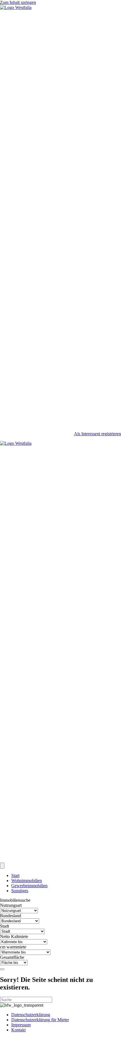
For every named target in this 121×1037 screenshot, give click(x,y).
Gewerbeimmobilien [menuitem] (29, 885)
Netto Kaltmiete (14, 936)
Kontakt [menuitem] (18, 1029)
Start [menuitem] (15, 875)
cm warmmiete (13, 946)
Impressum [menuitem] (21, 1024)
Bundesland (10, 915)
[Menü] (2, 866)
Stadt (4, 926)
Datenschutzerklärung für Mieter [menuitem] (40, 1019)
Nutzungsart (11, 905)
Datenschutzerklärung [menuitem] (30, 1014)
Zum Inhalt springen (18, 2)
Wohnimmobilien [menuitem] (26, 880)
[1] (2, 969)
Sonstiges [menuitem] (19, 890)
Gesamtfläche (12, 957)
